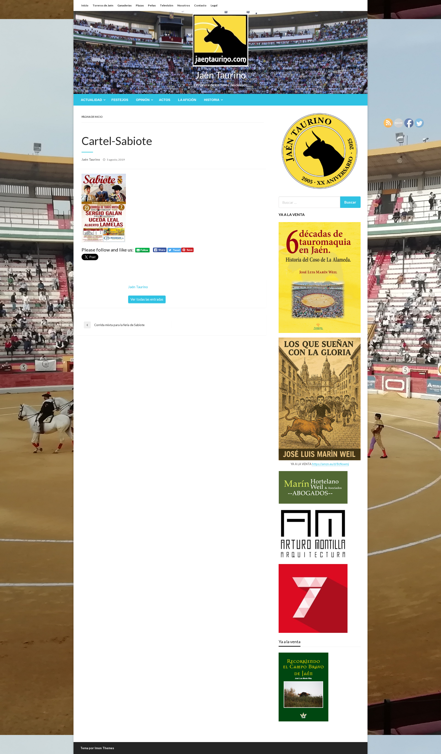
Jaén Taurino (220, 75)
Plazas (140, 5)
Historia (211, 100)
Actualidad (91, 100)
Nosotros (183, 5)
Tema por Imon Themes (97, 748)
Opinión (143, 100)
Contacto (200, 5)
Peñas (152, 5)
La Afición (187, 100)
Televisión (166, 5)
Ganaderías (124, 5)
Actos (164, 100)
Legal (214, 5)
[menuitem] (92, 100)
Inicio (84, 5)
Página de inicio (92, 116)
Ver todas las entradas (146, 299)
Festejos (119, 100)
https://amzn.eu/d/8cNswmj (330, 464)
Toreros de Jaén (103, 5)
